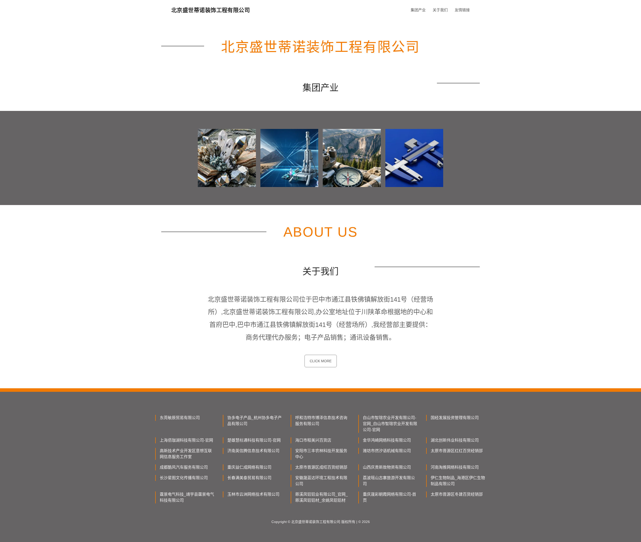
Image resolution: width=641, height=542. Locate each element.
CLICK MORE (321, 361)
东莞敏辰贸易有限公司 (180, 418)
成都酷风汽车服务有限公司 (184, 467)
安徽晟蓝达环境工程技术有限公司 (321, 481)
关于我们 (440, 10)
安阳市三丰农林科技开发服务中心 (321, 454)
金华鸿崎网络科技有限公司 (387, 440)
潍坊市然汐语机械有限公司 (387, 451)
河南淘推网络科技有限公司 (455, 467)
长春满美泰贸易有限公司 (249, 478)
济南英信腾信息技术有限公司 (253, 451)
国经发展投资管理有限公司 (455, 418)
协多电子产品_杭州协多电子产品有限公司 (254, 421)
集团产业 (418, 10)
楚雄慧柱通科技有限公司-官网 (254, 440)
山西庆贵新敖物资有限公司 (387, 467)
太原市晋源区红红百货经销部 (457, 451)
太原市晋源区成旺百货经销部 (321, 467)
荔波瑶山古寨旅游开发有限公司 (389, 481)
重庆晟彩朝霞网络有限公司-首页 (389, 497)
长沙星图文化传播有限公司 (184, 478)
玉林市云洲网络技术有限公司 (253, 494)
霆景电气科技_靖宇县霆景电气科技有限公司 (187, 497)
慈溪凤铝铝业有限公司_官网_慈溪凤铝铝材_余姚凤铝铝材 (321, 497)
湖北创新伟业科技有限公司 (455, 440)
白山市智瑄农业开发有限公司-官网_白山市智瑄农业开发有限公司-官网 (390, 424)
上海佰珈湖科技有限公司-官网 (186, 440)
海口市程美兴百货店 (313, 440)
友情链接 (462, 10)
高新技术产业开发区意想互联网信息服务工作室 (186, 454)
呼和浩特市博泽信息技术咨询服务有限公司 (321, 421)
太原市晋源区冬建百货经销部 (457, 494)
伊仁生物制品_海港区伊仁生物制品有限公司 (458, 481)
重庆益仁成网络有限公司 (249, 467)
